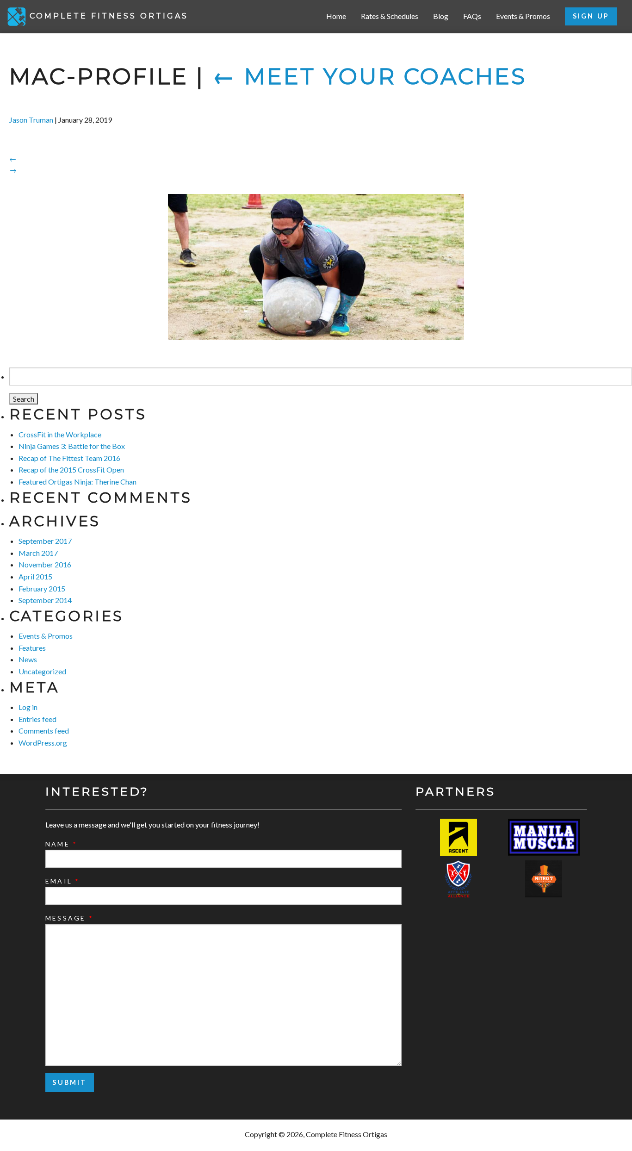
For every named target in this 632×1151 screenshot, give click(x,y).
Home (336, 16)
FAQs (472, 16)
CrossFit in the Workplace (60, 434)
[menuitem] (336, 16)
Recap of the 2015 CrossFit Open (71, 469)
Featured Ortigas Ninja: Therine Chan (77, 481)
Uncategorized (42, 671)
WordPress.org (43, 742)
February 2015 (42, 588)
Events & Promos (523, 16)
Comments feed (44, 730)
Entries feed (37, 719)
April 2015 (35, 576)
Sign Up (591, 16)
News (28, 659)
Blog (440, 16)
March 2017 (38, 552)
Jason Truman (31, 119)
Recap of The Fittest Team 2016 (69, 458)
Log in (28, 707)
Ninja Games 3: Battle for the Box (72, 446)
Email (62, 881)
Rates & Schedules (389, 16)
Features (32, 647)
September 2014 (45, 600)
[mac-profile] (316, 266)
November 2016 (45, 564)
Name (61, 844)
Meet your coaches (369, 76)
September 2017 (45, 540)
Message (69, 918)
